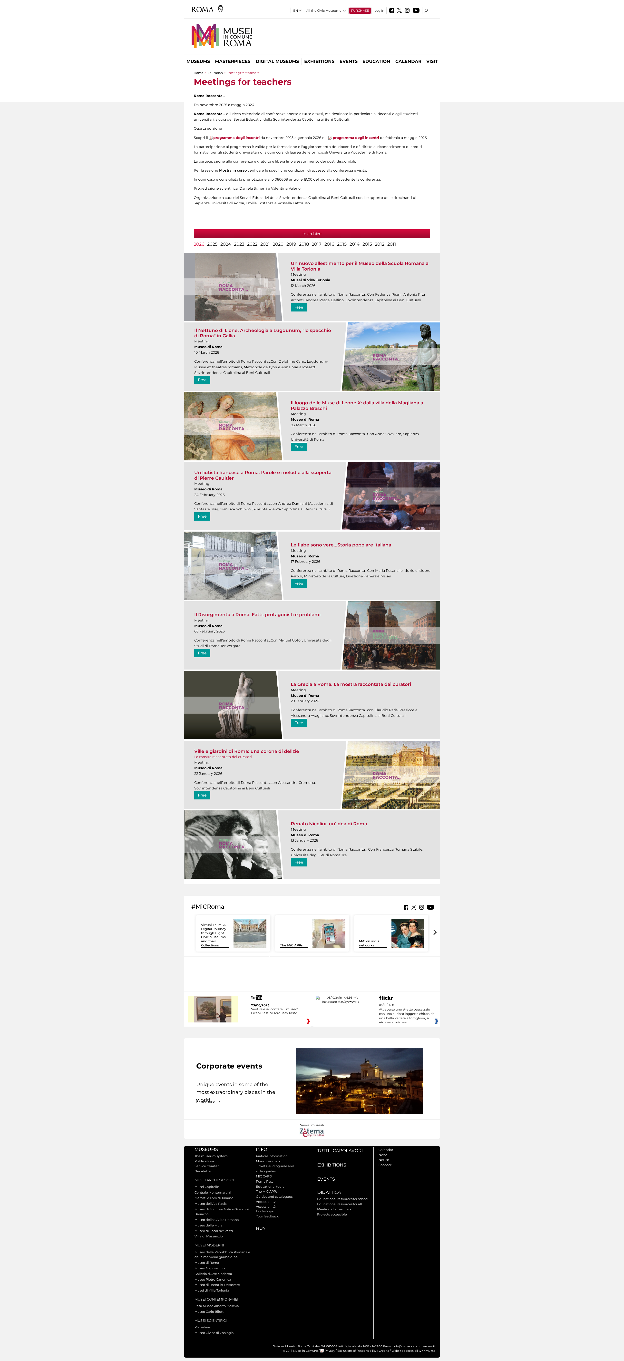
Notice (384, 1160)
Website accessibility (406, 1350)
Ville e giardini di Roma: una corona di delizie (246, 751)
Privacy (330, 1350)
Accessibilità (266, 1206)
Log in (379, 10)
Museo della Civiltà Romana (217, 1220)
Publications (204, 1161)
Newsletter (203, 1171)
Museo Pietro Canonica (213, 1279)
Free (298, 307)
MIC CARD (264, 1176)
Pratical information (272, 1156)
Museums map (268, 1161)
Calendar (408, 61)
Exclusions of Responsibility (356, 1350)
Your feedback (267, 1216)
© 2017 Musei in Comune (300, 1350)
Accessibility (265, 1202)
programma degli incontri (236, 138)
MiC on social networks (369, 943)
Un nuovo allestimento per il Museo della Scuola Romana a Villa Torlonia (360, 266)
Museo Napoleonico (210, 1268)
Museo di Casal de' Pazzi (214, 1231)
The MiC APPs (291, 945)
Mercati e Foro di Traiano (214, 1198)
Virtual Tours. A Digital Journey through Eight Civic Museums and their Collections (213, 935)
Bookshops (264, 1211)
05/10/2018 (407, 1014)
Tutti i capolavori (340, 1150)
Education (376, 61)
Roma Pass (264, 1181)
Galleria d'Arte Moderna (213, 1274)
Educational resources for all (339, 1204)
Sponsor (385, 1165)
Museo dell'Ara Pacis (210, 1203)
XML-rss (429, 1350)
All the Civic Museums (323, 10)
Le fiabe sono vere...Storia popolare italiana (341, 545)
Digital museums (277, 61)
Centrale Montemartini (213, 1192)
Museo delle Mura (209, 1225)
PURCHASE (360, 10)
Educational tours (270, 1186)
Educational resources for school (342, 1199)
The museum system (211, 1156)
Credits (384, 1350)
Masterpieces (232, 61)
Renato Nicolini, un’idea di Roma (329, 823)
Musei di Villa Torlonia (212, 1290)
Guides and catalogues (274, 1196)
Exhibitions (319, 61)
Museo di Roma (207, 1262)
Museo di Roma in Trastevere (217, 1285)
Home (198, 73)
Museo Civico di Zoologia (214, 1333)
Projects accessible (332, 1214)
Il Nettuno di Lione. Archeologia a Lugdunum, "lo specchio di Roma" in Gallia (262, 333)
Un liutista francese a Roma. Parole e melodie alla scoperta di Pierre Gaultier (263, 475)
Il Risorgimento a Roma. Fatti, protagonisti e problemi (257, 614)
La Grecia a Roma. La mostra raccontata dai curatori (351, 684)
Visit (432, 61)
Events (349, 61)
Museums (198, 61)
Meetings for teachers (334, 1209)
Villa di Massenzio (209, 1236)
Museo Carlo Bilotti (209, 1311)
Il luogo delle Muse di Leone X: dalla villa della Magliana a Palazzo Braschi (357, 405)
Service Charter (207, 1166)
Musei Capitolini (207, 1187)
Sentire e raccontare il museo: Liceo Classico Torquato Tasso (274, 1011)
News (383, 1155)
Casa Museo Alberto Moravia (217, 1306)
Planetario (203, 1327)
